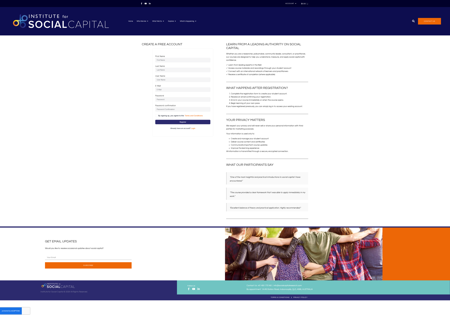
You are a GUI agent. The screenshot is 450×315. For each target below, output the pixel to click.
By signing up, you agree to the (180, 116)
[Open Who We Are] (147, 21)
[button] (413, 21)
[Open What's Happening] (196, 21)
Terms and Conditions (194, 116)
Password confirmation (165, 105)
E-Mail (158, 86)
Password (159, 96)
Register (183, 122)
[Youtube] (146, 3)
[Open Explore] (175, 21)
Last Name (160, 66)
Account (289, 3)
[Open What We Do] (163, 21)
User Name (160, 76)
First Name (160, 56)
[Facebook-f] (141, 3)
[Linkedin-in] (150, 3)
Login (193, 128)
